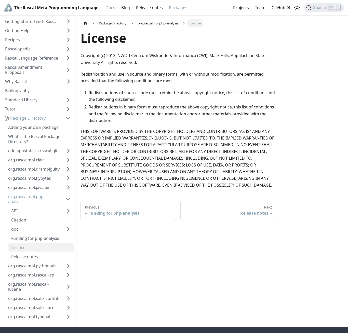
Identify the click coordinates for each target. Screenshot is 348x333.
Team (260, 7)
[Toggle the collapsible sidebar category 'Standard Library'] (68, 100)
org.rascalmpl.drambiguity (34, 169)
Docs (110, 7)
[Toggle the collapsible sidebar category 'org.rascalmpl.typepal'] (68, 317)
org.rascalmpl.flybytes (29, 178)
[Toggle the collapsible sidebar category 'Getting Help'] (68, 30)
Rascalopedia (18, 49)
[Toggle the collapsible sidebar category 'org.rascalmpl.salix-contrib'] (68, 298)
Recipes (12, 40)
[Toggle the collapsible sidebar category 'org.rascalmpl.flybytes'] (68, 178)
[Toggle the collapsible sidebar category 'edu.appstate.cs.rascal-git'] (68, 151)
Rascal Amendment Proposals (23, 69)
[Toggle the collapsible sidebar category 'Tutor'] (68, 109)
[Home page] (85, 23)
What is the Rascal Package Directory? (34, 139)
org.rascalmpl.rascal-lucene (28, 286)
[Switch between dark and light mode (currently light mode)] (297, 8)
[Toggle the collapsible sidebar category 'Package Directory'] (68, 118)
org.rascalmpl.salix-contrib (34, 298)
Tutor (10, 109)
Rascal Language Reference (31, 58)
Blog (125, 7)
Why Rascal (16, 81)
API (15, 211)
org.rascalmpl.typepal (29, 317)
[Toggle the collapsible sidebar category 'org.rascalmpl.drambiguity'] (68, 169)
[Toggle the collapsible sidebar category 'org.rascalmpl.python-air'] (68, 266)
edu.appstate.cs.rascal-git (33, 151)
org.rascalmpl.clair (26, 160)
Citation (18, 220)
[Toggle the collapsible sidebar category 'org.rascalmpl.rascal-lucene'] (68, 286)
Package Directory (28, 118)
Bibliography (17, 90)
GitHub (278, 7)
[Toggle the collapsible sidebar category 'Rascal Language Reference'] (68, 58)
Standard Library (21, 100)
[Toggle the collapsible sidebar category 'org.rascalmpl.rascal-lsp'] (68, 275)
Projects (241, 7)
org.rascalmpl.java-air (29, 187)
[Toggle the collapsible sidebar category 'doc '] (68, 229)
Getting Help (17, 30)
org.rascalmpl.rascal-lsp (31, 275)
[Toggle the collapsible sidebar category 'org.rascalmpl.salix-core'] (68, 307)
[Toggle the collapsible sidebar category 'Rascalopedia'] (68, 49)
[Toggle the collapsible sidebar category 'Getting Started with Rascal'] (68, 21)
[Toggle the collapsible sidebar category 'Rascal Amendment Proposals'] (68, 69)
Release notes (149, 7)
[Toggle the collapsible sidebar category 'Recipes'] (68, 40)
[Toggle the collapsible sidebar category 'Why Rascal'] (68, 81)
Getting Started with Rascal (31, 21)
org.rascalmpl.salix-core (31, 307)
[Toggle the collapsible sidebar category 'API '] (68, 211)
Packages (178, 7)
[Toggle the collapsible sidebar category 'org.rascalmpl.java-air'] (68, 187)
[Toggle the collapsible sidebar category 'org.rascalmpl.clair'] (68, 160)
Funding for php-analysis (35, 238)
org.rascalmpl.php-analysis (26, 199)
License (18, 247)
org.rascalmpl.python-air (32, 266)
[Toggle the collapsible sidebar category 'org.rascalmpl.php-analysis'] (68, 199)
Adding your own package (33, 127)
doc (15, 229)
